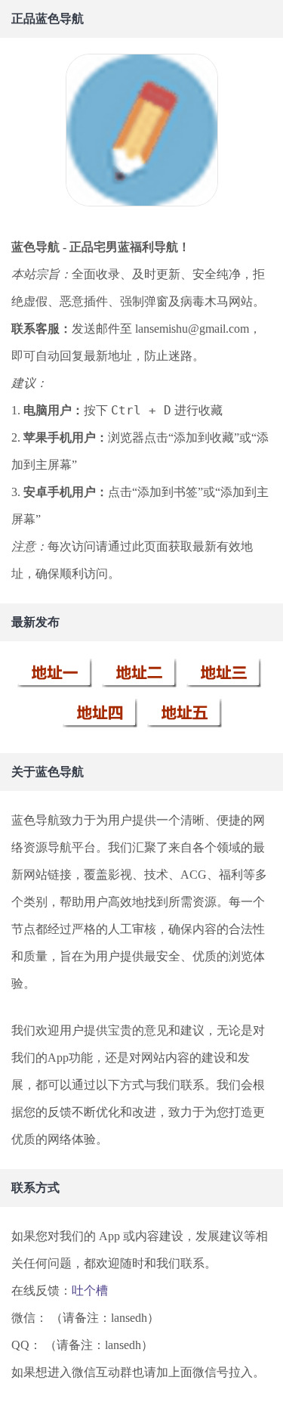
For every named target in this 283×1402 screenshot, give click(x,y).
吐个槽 (90, 1290)
